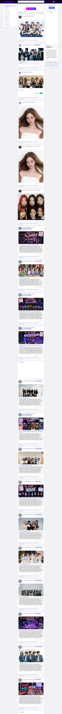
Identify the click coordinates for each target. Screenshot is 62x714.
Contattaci (47, 65)
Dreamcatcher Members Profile (25, 465)
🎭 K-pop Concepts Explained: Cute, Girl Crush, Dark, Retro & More (31, 432)
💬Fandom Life (37, 44)
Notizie (8, 5)
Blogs (8, 20)
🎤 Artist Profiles (39, 261)
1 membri (36, 93)
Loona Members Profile (23, 397)
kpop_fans (24, 16)
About (47, 64)
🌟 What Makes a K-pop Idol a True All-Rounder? (28, 245)
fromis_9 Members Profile (24, 564)
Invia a (52, 7)
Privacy (56, 64)
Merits (8, 24)
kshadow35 (24, 44)
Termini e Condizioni (51, 64)
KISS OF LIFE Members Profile (24, 531)
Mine (8, 8)
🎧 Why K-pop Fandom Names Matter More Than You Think (31, 498)
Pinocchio (24, 227)
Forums (8, 22)
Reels (8, 18)
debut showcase (22, 61)
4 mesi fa (23, 515)
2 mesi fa (23, 103)
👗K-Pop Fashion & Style (27, 228)
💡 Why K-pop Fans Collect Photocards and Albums (29, 696)
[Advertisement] (31, 371)
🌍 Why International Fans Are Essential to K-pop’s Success (31, 630)
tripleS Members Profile (23, 597)
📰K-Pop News (38, 613)
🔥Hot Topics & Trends (27, 295)
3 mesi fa (23, 262)
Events (8, 16)
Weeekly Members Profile (24, 278)
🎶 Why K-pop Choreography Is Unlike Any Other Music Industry (30, 346)
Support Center (52, 65)
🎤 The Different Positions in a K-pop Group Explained (29, 311)
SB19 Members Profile (23, 663)
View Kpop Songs (31, 8)
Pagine (8, 11)
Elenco (57, 65)
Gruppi (8, 13)
